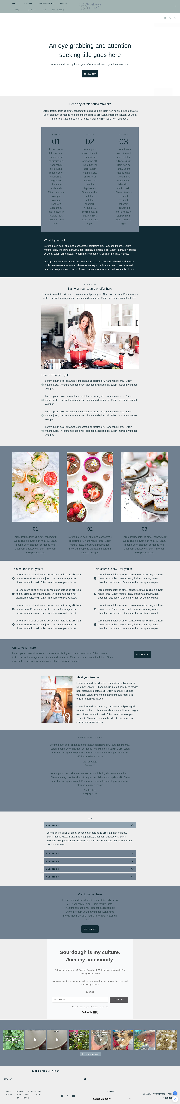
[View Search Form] (175, 6)
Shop (44, 10)
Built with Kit (90, 1012)
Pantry (9, 1094)
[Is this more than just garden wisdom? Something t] (144, 1040)
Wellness (32, 10)
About (15, 3)
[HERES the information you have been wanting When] (101, 1040)
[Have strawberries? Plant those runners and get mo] (13, 1040)
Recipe (18, 1094)
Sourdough (28, 3)
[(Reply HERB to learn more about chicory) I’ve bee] (79, 1040)
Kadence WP (170, 1097)
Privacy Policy (58, 10)
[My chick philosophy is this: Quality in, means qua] (123, 1040)
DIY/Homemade (34, 1091)
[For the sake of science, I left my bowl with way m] (35, 1040)
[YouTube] (73, 1095)
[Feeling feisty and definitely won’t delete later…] (57, 1040)
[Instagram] (175, 18)
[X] (170, 18)
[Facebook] (164, 18)
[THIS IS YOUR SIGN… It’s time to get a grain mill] (166, 1040)
